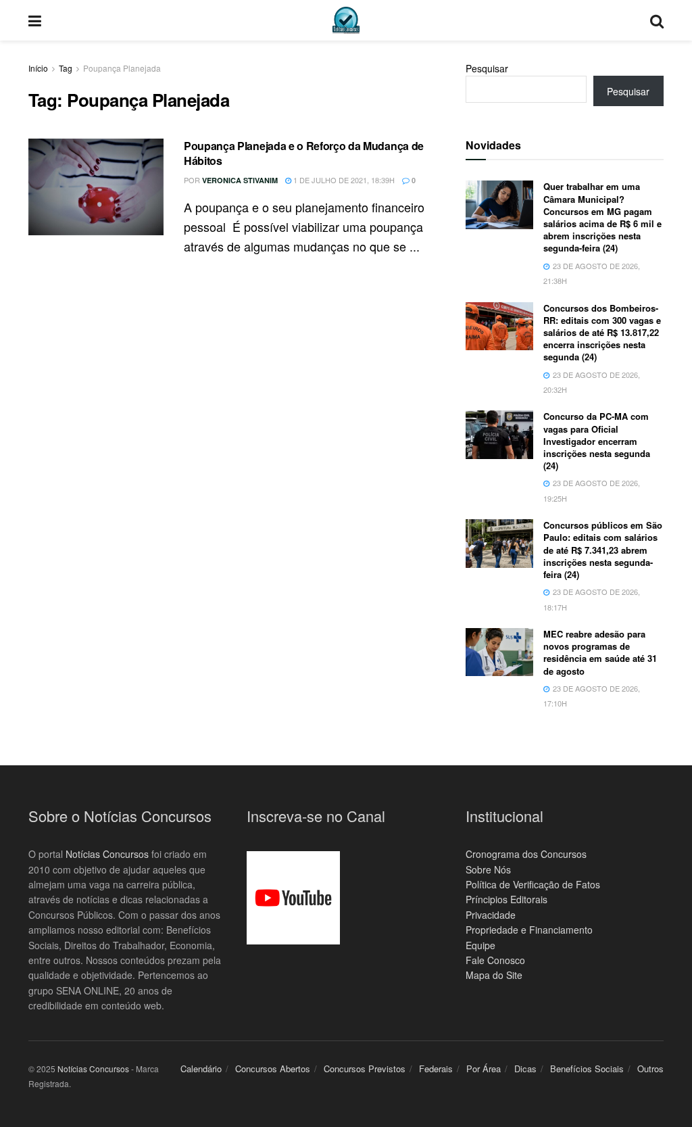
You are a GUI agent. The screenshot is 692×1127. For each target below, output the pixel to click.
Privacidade (491, 914)
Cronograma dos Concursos (526, 854)
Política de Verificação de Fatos (533, 884)
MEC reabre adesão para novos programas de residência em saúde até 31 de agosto (600, 652)
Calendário (201, 1068)
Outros (650, 1068)
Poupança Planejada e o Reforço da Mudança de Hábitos (304, 153)
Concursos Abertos (272, 1068)
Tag (65, 68)
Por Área (483, 1068)
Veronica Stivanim (240, 180)
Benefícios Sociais (587, 1068)
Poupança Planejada (122, 68)
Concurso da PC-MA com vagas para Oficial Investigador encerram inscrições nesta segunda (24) (596, 441)
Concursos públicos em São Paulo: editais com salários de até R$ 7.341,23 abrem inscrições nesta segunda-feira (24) (602, 550)
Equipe (480, 945)
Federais (436, 1068)
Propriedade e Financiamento (529, 929)
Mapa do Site (494, 975)
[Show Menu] (34, 20)
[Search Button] (657, 20)
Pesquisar (487, 68)
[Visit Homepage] (346, 20)
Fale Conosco (495, 960)
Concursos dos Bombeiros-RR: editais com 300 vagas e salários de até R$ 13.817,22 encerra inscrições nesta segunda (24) (602, 333)
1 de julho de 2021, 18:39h (343, 179)
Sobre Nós (488, 869)
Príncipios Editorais (506, 899)
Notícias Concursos (107, 854)
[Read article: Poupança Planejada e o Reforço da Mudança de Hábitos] (96, 187)
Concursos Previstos (364, 1068)
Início (38, 68)
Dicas (525, 1068)
